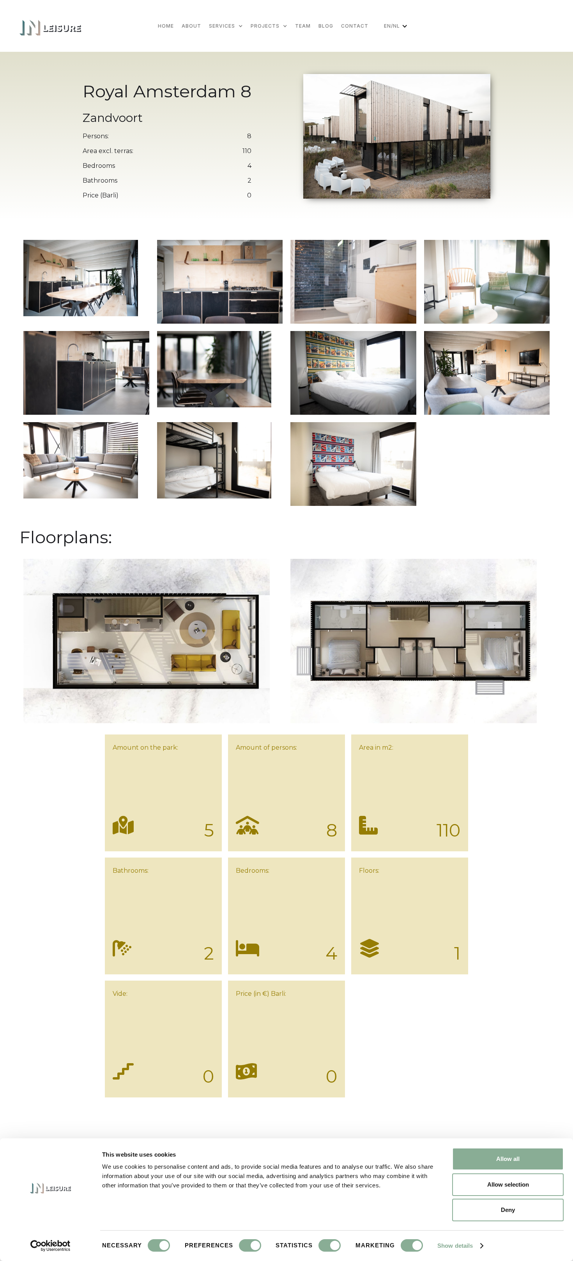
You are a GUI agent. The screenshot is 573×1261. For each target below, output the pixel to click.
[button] (230, 26)
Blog (325, 26)
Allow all (508, 1158)
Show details (455, 1245)
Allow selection (508, 1184)
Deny (508, 1209)
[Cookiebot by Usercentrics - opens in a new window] (50, 1246)
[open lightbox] (80, 276)
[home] (50, 26)
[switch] (250, 1245)
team (303, 26)
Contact (354, 26)
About (191, 26)
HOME (166, 26)
